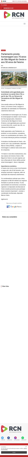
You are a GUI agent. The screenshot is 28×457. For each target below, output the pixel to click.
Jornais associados (22, 1)
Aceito (14, 452)
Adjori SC (14, 1)
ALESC (3, 50)
